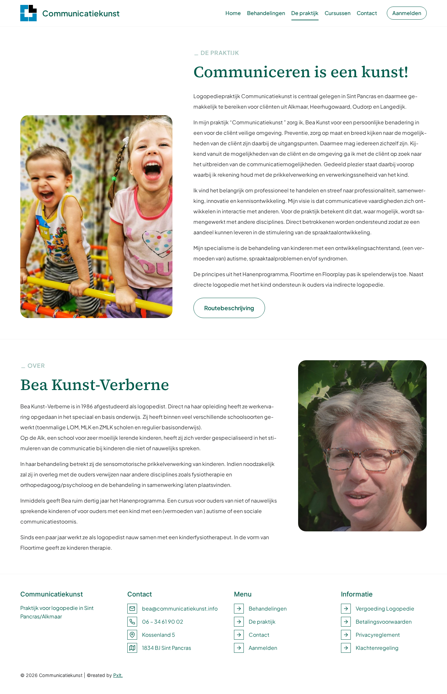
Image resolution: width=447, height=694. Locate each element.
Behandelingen (266, 12)
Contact (367, 12)
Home (233, 12)
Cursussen (337, 12)
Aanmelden (406, 12)
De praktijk (304, 12)
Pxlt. (118, 675)
